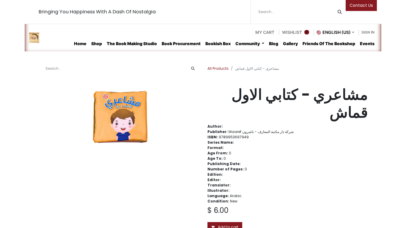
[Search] (340, 12)
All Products (218, 68)
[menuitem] (80, 43)
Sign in (367, 32)
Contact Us (361, 5)
